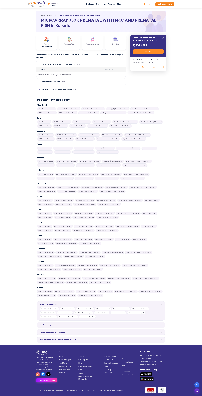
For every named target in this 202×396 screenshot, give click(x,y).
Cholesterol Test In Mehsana (88, 174)
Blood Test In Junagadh (136, 313)
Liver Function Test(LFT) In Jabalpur (135, 265)
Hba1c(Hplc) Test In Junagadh (113, 252)
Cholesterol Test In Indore (83, 226)
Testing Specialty (64, 366)
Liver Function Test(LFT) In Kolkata (130, 200)
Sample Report (127, 375)
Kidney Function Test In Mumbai (125, 291)
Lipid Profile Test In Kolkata (64, 200)
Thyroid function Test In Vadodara (133, 139)
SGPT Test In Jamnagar (46, 165)
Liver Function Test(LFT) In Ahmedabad (145, 109)
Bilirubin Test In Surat (77, 126)
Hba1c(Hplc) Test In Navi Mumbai (119, 278)
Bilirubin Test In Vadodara (84, 139)
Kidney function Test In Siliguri (84, 217)
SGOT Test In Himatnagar (66, 191)
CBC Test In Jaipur (44, 239)
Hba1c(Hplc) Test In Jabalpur (109, 265)
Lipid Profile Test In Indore (63, 226)
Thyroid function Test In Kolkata (108, 204)
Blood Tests (101, 4)
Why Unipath (83, 360)
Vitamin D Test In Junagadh (73, 256)
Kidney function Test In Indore (83, 230)
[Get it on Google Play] (147, 379)
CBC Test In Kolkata (44, 200)
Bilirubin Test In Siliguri (62, 217)
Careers (107, 366)
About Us (111, 4)
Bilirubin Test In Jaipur (45, 243)
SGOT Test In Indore (45, 230)
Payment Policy (118, 390)
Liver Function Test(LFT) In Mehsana (136, 174)
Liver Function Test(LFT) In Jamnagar (138, 161)
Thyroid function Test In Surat (120, 126)
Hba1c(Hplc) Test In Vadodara (112, 135)
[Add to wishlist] (163, 38)
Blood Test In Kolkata (48, 313)
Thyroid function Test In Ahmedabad (141, 113)
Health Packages (87, 4)
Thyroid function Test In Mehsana (132, 178)
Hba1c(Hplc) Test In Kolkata (106, 200)
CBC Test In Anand (44, 148)
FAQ (80, 370)
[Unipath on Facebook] (43, 374)
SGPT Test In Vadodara (46, 139)
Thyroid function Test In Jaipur (90, 243)
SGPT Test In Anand (149, 148)
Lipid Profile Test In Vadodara (66, 135)
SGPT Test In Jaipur (122, 239)
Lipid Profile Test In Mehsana (65, 174)
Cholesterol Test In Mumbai (86, 291)
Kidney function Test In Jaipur (66, 243)
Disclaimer (85, 390)
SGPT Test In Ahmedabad (46, 113)
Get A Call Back (149, 67)
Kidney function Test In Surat (97, 126)
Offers (80, 373)
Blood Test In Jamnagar (121, 309)
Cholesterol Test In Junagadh (89, 252)
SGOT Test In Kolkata (45, 204)
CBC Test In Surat (44, 122)
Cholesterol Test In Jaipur (83, 239)
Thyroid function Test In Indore (107, 230)
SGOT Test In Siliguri (45, 217)
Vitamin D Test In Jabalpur (72, 269)
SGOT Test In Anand (45, 152)
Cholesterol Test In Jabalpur (87, 265)
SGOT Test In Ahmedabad (67, 113)
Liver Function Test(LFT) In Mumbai (90, 295)
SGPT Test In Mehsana (45, 178)
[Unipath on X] (48, 374)
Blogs (80, 363)
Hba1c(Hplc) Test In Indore (104, 226)
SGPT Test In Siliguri (149, 213)
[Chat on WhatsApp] (196, 390)
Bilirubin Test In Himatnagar (88, 191)
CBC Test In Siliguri (44, 213)
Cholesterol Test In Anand (83, 148)
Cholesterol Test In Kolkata (85, 200)
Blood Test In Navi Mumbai (68, 317)
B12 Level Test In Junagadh (95, 256)
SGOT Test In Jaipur (139, 239)
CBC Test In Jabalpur (45, 265)
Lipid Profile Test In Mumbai (64, 291)
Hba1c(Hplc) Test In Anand (104, 148)
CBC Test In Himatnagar (46, 187)
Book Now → (148, 52)
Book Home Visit (164, 4)
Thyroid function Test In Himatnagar (112, 191)
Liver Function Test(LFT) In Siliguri (128, 213)
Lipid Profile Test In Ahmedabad (68, 109)
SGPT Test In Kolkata (152, 200)
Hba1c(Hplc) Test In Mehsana (111, 174)
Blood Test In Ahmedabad (49, 309)
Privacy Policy (106, 390)
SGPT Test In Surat (44, 126)
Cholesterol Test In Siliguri (83, 213)
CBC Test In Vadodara (45, 135)
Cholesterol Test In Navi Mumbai (94, 278)
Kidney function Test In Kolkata (85, 204)
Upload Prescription (126, 357)
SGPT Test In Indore (148, 226)
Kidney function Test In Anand (84, 152)
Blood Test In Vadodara (85, 309)
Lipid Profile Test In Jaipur (62, 239)
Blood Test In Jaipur (101, 313)
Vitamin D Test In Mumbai (46, 295)
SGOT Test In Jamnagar (65, 165)
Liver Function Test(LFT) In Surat (151, 122)
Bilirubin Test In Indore (62, 230)
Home (43, 15)
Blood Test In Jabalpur (48, 317)
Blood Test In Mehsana (140, 309)
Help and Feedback (111, 363)
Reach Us (125, 365)
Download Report (110, 356)
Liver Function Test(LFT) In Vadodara (137, 135)
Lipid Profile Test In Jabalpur (65, 265)
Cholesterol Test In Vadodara (89, 135)
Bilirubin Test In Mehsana (84, 178)
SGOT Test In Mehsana (64, 178)
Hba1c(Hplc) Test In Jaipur (104, 239)
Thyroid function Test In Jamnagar (134, 165)
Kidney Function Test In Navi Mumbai (145, 278)
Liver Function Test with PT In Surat (125, 122)
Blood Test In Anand (103, 309)
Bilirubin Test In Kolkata (63, 204)
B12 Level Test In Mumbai (67, 295)
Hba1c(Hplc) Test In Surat (102, 122)
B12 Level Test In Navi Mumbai (100, 282)
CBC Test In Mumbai (45, 291)
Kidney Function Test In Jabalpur (49, 269)
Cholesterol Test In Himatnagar (92, 187)
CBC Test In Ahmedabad (46, 109)
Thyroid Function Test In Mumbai (150, 291)
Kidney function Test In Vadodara (108, 139)
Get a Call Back (127, 362)
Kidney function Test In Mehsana (107, 178)
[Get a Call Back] (196, 384)
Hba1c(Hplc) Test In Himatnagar (116, 187)
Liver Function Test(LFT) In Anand (128, 148)
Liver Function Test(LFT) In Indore (128, 226)
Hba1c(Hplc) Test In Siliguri (104, 213)
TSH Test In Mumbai (105, 291)
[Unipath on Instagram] (38, 374)
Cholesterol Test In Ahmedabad (93, 109)
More (119, 4)
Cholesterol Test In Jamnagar (89, 161)
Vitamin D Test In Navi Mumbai (77, 282)
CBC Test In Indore (44, 226)
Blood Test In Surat (68, 309)
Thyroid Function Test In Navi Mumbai (50, 282)
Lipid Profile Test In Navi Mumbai (69, 278)
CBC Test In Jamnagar (45, 161)
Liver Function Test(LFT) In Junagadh (138, 252)
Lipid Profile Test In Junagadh (66, 252)
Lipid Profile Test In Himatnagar (68, 187)
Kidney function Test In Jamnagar (109, 165)
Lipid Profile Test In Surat (62, 122)
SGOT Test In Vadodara (65, 139)
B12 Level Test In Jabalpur (93, 269)
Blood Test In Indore (64, 313)
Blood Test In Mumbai (87, 317)
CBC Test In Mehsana (45, 174)
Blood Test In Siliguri (118, 313)
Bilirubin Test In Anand (62, 152)
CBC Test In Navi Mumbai (46, 278)
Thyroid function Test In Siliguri (107, 217)
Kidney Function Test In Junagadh (49, 256)
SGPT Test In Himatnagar (46, 191)
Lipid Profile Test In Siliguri (63, 213)
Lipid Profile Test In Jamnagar (66, 161)
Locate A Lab (109, 360)
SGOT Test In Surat (60, 126)
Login (149, 4)
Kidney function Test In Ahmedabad (113, 113)
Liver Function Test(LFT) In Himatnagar (142, 187)
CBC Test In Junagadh (45, 252)
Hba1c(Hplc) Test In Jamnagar (113, 161)
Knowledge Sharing (85, 366)
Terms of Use (95, 390)
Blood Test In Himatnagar (83, 313)
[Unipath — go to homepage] (37, 4)
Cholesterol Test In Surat (82, 122)
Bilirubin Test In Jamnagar (85, 165)
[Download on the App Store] (146, 374)
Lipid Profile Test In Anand (63, 148)
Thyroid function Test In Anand (107, 152)
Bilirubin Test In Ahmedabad (89, 113)
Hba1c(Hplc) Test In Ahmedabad (117, 109)
